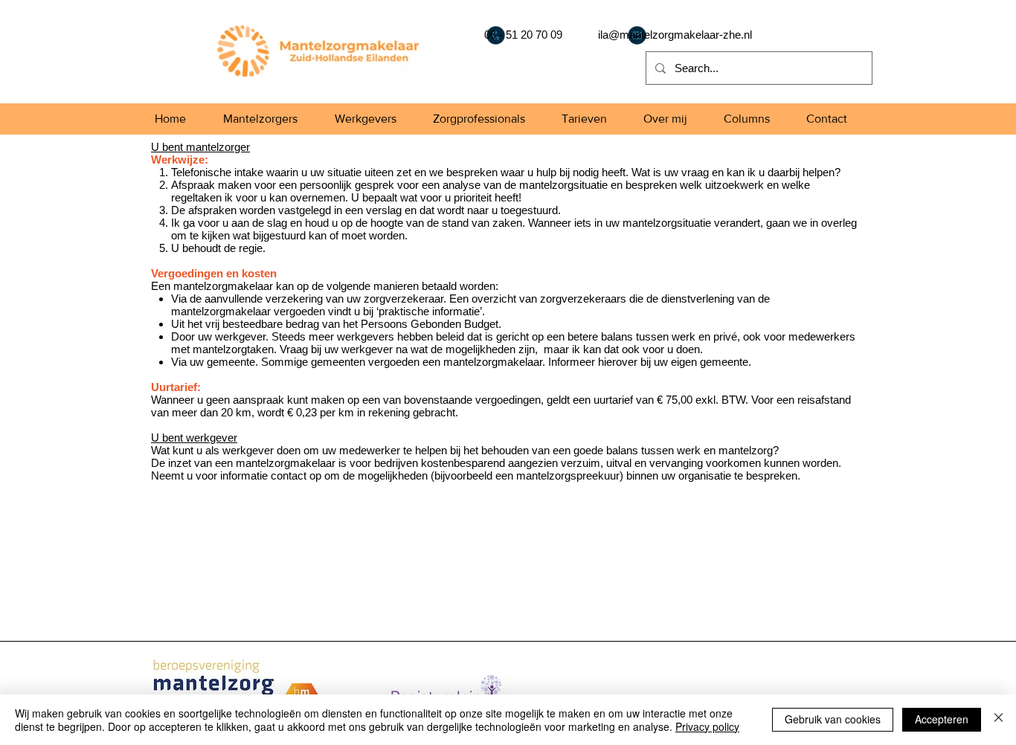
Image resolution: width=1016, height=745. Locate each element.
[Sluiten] (998, 719)
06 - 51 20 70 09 (523, 34)
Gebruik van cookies (833, 719)
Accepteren (941, 719)
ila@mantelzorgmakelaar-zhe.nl (675, 34)
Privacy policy (707, 726)
